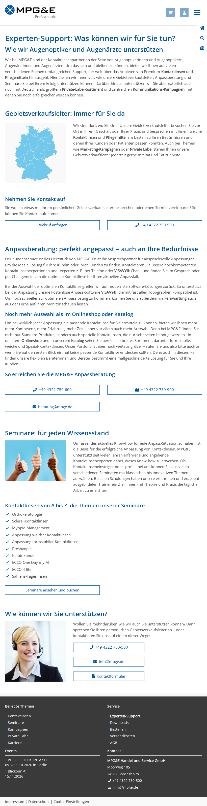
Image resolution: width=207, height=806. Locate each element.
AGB (113, 742)
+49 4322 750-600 (55, 389)
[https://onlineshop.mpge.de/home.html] (202, 28)
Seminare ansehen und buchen (52, 589)
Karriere (15, 742)
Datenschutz (38, 801)
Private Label (141, 149)
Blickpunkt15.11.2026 (15, 774)
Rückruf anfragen (52, 224)
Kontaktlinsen (173, 71)
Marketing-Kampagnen (100, 149)
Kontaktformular (111, 676)
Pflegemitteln (16, 77)
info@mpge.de (111, 661)
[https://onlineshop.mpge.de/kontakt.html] (202, 48)
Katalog (77, 340)
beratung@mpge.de (55, 406)
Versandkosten (122, 735)
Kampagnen (18, 729)
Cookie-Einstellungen (71, 801)
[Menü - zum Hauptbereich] (197, 13)
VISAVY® (122, 270)
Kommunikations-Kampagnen (159, 89)
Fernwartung (175, 298)
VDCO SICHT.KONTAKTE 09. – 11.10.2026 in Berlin (26, 762)
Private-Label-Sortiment (82, 89)
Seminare (16, 722)
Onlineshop (31, 340)
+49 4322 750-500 (157, 224)
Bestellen (118, 729)
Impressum (14, 801)
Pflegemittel (116, 137)
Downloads (119, 722)
